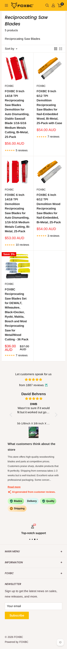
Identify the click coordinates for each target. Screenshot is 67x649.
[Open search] (47, 5)
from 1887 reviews (31, 385)
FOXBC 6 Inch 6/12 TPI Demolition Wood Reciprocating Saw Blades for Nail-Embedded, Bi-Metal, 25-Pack (49, 208)
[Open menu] (6, 5)
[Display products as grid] (55, 48)
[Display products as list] (60, 48)
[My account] (53, 5)
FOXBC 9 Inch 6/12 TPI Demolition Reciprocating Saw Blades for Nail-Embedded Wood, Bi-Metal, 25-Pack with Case (49, 107)
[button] (12, 415)
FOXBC (9, 85)
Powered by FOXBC (16, 641)
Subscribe (17, 615)
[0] (60, 5)
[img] (33, 379)
